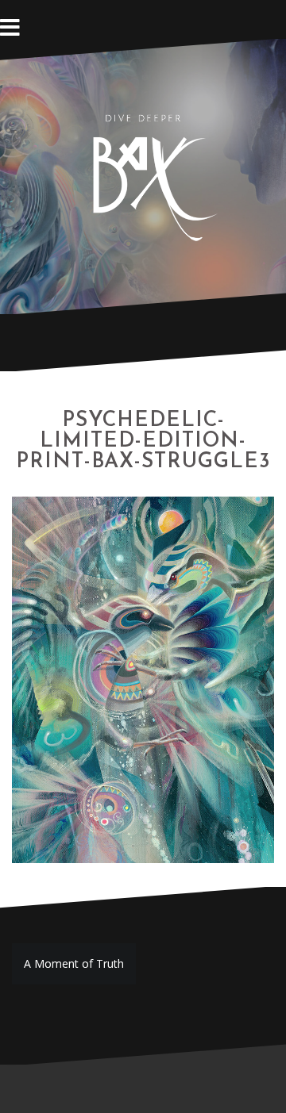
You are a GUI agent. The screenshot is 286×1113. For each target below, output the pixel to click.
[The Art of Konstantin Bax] (143, 174)
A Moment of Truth (74, 963)
